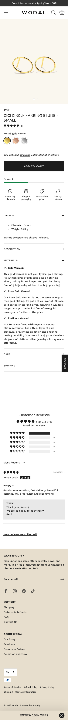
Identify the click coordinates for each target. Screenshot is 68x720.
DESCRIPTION (12, 249)
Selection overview (15, 654)
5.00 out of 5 (44, 422)
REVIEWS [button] (64, 363)
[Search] (53, 13)
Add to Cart (34, 166)
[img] (11, 472)
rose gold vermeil (15, 140)
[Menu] (6, 12)
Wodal (15, 705)
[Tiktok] (33, 590)
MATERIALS (11, 260)
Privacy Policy (47, 687)
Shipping (25, 154)
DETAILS (9, 215)
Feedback (9, 644)
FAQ (6, 617)
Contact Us (10, 622)
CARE (7, 354)
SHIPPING (9, 365)
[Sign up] (62, 579)
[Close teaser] (62, 715)
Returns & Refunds (15, 612)
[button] (12, 125)
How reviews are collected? (20, 534)
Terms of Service (12, 687)
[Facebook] (6, 590)
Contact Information (25, 692)
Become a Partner (14, 649)
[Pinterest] (24, 590)
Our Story (9, 639)
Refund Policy (31, 687)
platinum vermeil (24, 140)
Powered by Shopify (30, 705)
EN (7, 672)
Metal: (15, 133)
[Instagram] (15, 590)
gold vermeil (7, 140)
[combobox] (10, 672)
